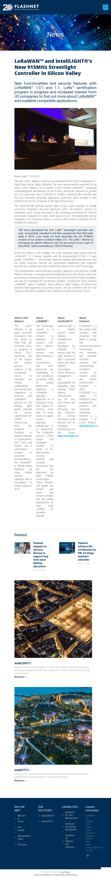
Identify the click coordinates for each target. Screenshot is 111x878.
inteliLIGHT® (22, 663)
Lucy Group (64, 872)
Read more (19, 677)
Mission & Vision (21, 818)
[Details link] (53, 619)
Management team (24, 837)
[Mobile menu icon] (105, 7)
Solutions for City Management (71, 815)
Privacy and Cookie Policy (65, 875)
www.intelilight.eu (68, 435)
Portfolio (22, 844)
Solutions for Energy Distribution (71, 826)
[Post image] (22, 548)
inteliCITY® (22, 770)
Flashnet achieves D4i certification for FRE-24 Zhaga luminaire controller (87, 551)
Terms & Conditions (43, 875)
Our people (21, 829)
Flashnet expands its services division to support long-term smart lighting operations (41, 554)
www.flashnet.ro (88, 425)
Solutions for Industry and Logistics (70, 841)
